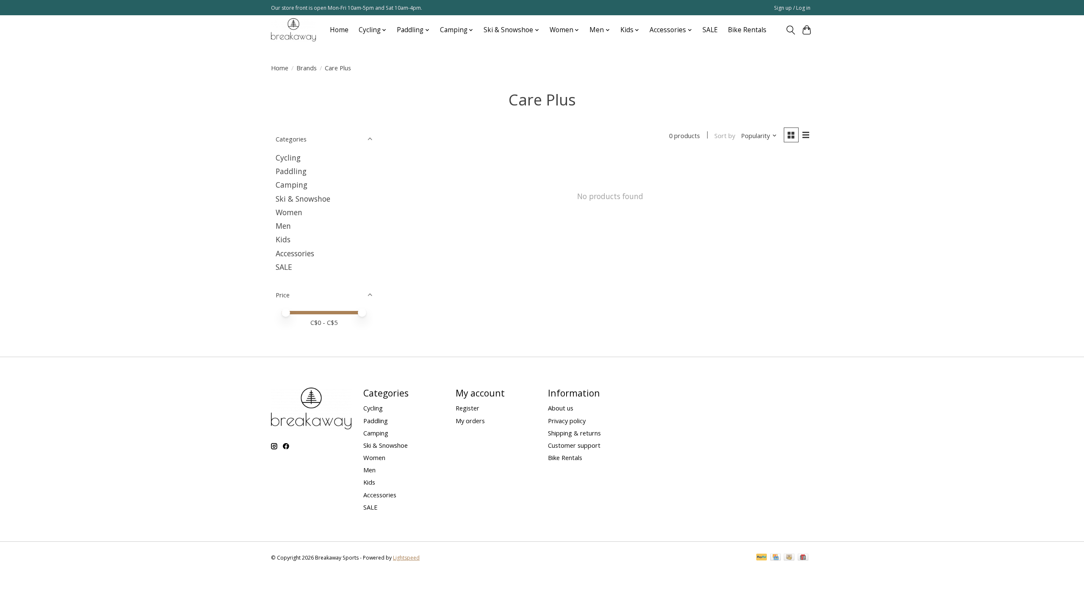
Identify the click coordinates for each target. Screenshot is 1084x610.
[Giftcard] (803, 558)
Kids (283, 239)
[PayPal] (761, 558)
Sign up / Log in (792, 7)
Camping (291, 185)
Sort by (724, 135)
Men (283, 226)
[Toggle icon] (790, 30)
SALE (710, 29)
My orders (470, 420)
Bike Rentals (747, 29)
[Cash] (789, 558)
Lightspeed (406, 557)
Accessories (295, 253)
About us (560, 408)
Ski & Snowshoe (303, 199)
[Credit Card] (775, 558)
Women (289, 212)
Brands (306, 68)
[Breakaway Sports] (293, 30)
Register (467, 408)
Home (339, 29)
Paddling (291, 171)
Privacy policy (567, 420)
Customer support (574, 445)
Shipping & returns (574, 433)
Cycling (288, 157)
